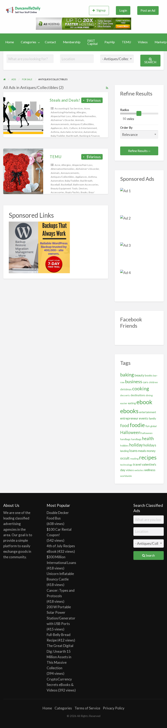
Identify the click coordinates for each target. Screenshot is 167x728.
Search (150, 62)
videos (130, 470)
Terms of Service (87, 708)
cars (145, 382)
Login (123, 10)
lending (124, 451)
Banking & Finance (89, 135)
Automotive (90, 131)
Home (9, 42)
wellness (149, 470)
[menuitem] (99, 10)
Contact (50, 42)
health (148, 438)
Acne (87, 108)
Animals (79, 120)
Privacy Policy (113, 708)
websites (139, 470)
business (133, 381)
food (124, 425)
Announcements (60, 124)
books (149, 375)
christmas (126, 389)
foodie (137, 425)
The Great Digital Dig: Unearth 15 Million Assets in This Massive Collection (60, 657)
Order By (126, 127)
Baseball (55, 184)
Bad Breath (72, 135)
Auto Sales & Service (71, 131)
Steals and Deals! (65, 100)
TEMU (126, 42)
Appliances (57, 128)
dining (149, 395)
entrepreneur (129, 418)
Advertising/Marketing (63, 112)
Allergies (81, 112)
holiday (136, 444)
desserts (125, 395)
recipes (148, 457)
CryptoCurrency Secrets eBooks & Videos (60, 684)
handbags (136, 439)
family (152, 418)
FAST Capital (92, 42)
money (151, 451)
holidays (149, 445)
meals (142, 451)
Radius (124, 110)
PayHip (109, 42)
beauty (139, 375)
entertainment (147, 412)
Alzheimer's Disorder (62, 120)
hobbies (124, 445)
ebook (144, 401)
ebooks (129, 410)
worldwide (126, 475)
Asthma (55, 131)
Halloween (130, 432)
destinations (138, 395)
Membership (71, 42)
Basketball (66, 184)
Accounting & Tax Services (69, 108)
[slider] (138, 113)
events (143, 418)
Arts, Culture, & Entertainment (80, 128)
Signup (101, 10)
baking (127, 374)
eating (132, 403)
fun (147, 426)
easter (123, 403)
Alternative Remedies (84, 116)
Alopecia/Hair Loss (61, 116)
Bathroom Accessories (85, 184)
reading (134, 458)
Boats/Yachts (72, 192)
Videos (143, 42)
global (153, 426)
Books (84, 192)
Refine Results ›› (139, 151)
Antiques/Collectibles (82, 124)
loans (133, 451)
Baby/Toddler (58, 135)
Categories (28, 42)
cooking (140, 388)
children (153, 382)
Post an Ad (148, 10)
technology (126, 464)
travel (137, 464)
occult (125, 458)
